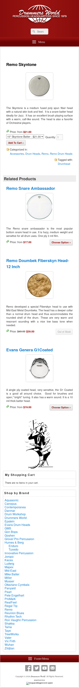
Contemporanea (15, 507)
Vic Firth (10, 641)
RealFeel (11, 602)
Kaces (9, 560)
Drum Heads (32, 153)
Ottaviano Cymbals (17, 585)
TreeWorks (12, 634)
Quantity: (51, 137)
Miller (8, 578)
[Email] (52, 668)
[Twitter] (36, 668)
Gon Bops (11, 532)
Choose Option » (61, 242)
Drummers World (16, 518)
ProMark (10, 599)
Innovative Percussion (19, 553)
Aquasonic (12, 500)
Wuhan (9, 644)
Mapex (9, 567)
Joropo (9, 556)
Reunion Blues (14, 613)
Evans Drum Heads (17, 525)
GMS (8, 528)
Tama (8, 627)
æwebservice (39, 680)
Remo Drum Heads (61, 153)
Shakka (10, 623)
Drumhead (64, 164)
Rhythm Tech (13, 616)
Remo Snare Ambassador (30, 188)
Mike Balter (12, 574)
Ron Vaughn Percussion (20, 620)
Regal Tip (11, 606)
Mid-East (10, 570)
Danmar (10, 510)
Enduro (13, 546)
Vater (8, 637)
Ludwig (9, 563)
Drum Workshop (15, 514)
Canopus (11, 503)
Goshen (10, 535)
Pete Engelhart (14, 595)
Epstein (10, 521)
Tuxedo (13, 549)
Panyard (10, 588)
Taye (8, 630)
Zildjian (9, 648)
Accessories (17, 153)
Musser (9, 581)
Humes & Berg (14, 542)
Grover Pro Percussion (19, 539)
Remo (45, 153)
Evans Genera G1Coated (29, 350)
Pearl (8, 592)
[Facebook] (28, 668)
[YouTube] (44, 668)
